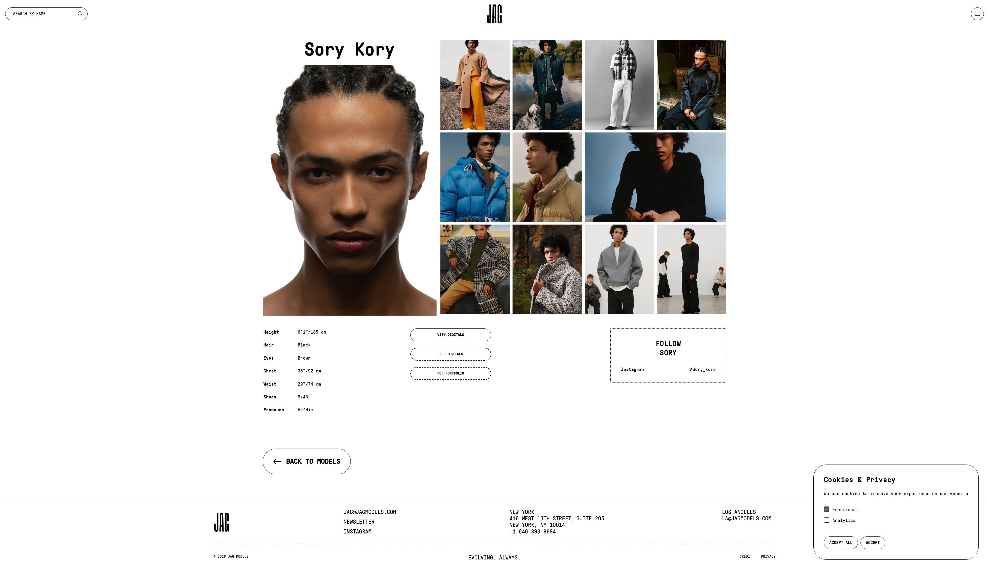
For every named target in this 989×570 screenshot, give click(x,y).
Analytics (844, 520)
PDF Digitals (450, 354)
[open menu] (977, 13)
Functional (845, 509)
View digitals (450, 335)
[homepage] (494, 13)
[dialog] (896, 512)
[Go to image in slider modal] (475, 85)
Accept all (840, 542)
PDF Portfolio (450, 373)
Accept (873, 542)
